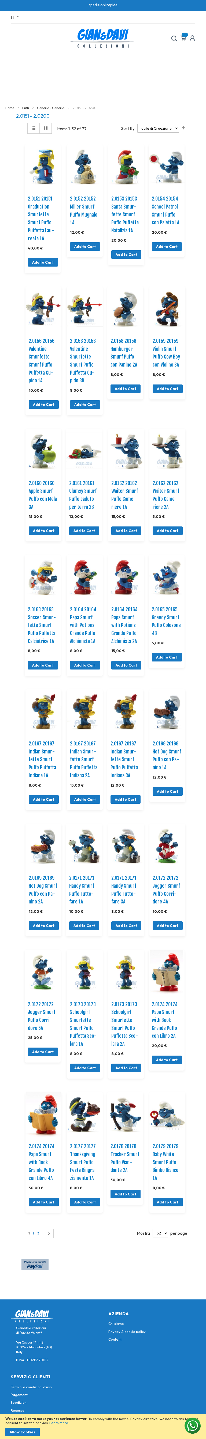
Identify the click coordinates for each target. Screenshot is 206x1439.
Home (10, 108)
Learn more (58, 1423)
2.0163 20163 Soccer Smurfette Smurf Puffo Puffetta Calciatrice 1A (42, 625)
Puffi (26, 108)
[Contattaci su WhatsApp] (193, 1426)
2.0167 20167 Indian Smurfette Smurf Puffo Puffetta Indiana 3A (124, 759)
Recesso (17, 1410)
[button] (16, 17)
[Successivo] (49, 1233)
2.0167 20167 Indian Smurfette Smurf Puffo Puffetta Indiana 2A (83, 759)
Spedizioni (19, 1402)
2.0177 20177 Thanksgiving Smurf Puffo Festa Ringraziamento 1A (83, 1162)
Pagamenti (19, 1394)
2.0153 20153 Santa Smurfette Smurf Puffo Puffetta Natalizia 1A (125, 214)
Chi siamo (116, 1323)
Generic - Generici (51, 108)
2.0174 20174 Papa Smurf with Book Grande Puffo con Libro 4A (41, 1162)
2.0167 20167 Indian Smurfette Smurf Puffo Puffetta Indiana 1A (42, 759)
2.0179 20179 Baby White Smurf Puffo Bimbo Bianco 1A (165, 1162)
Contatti (115, 1339)
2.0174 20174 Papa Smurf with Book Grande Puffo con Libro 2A (165, 1020)
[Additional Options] (35, 1268)
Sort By (128, 128)
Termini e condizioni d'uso (31, 1387)
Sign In (192, 38)
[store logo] (103, 38)
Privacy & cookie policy (127, 1331)
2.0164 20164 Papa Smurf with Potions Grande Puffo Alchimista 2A (124, 625)
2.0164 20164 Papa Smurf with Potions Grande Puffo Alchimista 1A (83, 625)
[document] (103, 1426)
